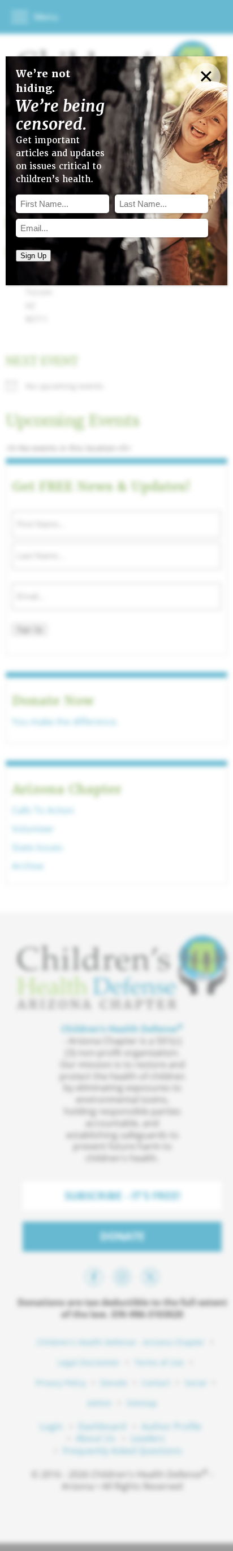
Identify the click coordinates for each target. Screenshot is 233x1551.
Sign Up (33, 255)
